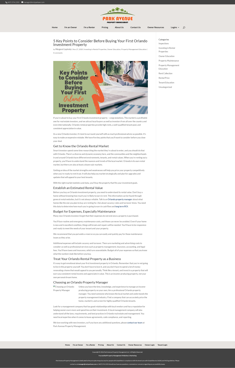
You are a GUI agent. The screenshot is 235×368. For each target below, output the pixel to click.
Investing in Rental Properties (95, 49)
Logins (174, 27)
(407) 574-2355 (13, 2)
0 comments (58, 53)
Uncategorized (165, 87)
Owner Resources (155, 27)
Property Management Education (134, 49)
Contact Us (135, 27)
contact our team (134, 322)
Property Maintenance (169, 60)
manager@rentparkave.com (87, 364)
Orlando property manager (120, 199)
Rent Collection (165, 73)
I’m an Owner (70, 27)
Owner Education (114, 49)
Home (55, 27)
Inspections (164, 43)
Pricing (105, 27)
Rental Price (164, 78)
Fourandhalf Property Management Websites (113, 356)
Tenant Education (166, 82)
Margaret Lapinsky (63, 49)
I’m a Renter (89, 27)
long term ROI (121, 206)
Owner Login (150, 345)
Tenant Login (162, 345)
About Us (119, 27)
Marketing (133, 356)
